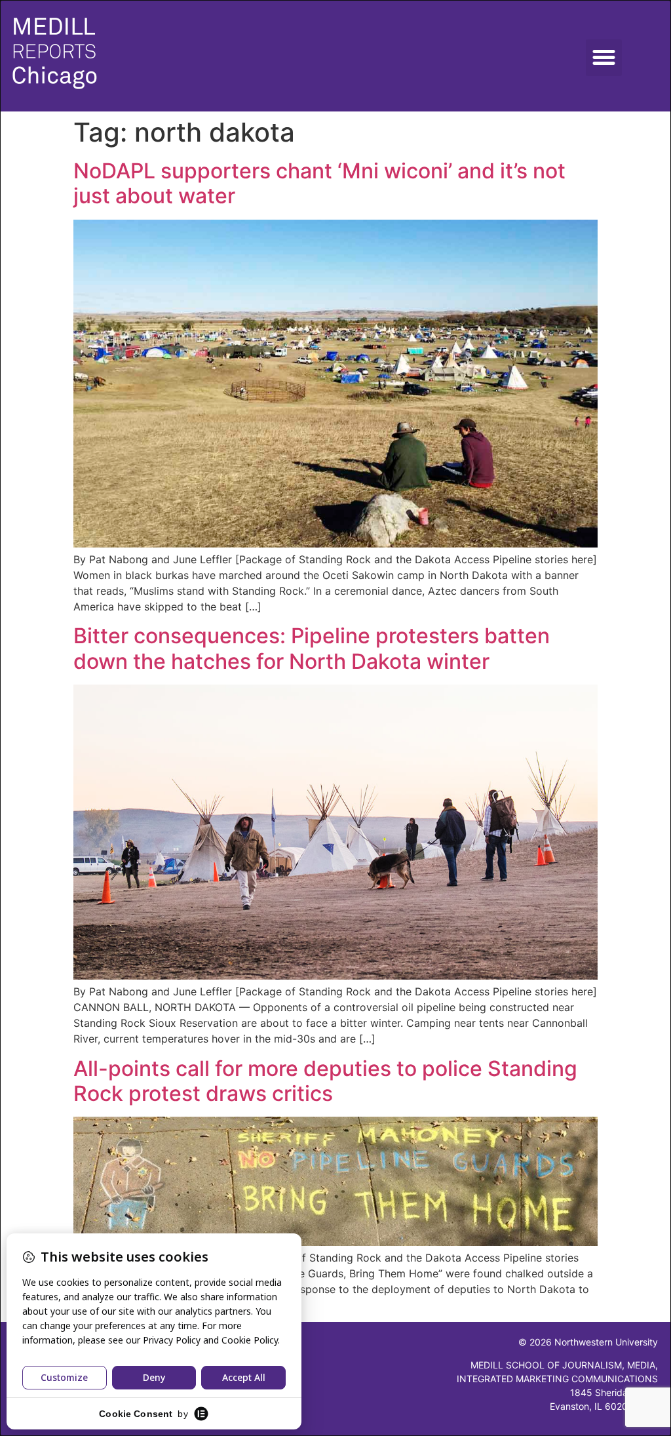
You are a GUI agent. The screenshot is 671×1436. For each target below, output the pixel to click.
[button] (604, 57)
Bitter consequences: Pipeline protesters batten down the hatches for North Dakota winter (311, 648)
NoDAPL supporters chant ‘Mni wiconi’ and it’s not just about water (319, 183)
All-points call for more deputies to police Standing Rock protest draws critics (325, 1081)
